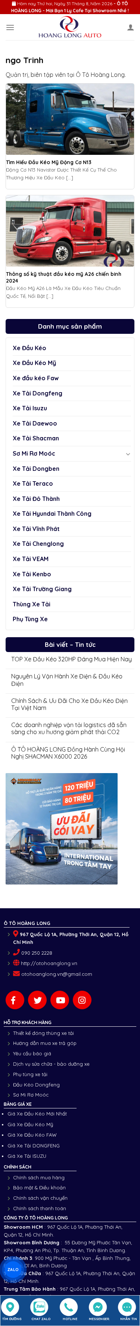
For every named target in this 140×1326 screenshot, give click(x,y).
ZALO (13, 1269)
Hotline (70, 1319)
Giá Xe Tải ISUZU (26, 1156)
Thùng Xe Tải (31, 604)
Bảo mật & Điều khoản (39, 1187)
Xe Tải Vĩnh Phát (36, 528)
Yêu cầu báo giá (32, 1053)
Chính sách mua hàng (39, 1177)
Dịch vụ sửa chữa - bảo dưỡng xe (51, 1064)
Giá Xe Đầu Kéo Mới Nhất (37, 1114)
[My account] (130, 27)
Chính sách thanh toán (39, 1208)
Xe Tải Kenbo (32, 574)
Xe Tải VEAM (31, 559)
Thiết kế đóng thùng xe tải (43, 1033)
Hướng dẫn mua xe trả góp (45, 1043)
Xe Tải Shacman (36, 438)
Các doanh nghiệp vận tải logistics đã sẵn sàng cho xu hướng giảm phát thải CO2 (69, 728)
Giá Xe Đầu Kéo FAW (32, 1135)
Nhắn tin (128, 1319)
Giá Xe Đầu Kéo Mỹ (30, 1124)
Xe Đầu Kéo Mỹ (34, 362)
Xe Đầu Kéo (29, 348)
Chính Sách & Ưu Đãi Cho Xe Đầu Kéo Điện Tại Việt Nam (69, 704)
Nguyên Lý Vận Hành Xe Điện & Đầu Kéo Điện (66, 680)
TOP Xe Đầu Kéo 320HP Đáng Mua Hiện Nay (71, 659)
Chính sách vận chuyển (40, 1198)
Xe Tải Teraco (33, 483)
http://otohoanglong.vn (49, 963)
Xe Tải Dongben (36, 468)
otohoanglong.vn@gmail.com (56, 974)
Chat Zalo (40, 1319)
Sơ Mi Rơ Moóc (34, 453)
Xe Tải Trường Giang (42, 589)
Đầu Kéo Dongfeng (36, 1085)
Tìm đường (11, 1319)
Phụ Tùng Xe (30, 619)
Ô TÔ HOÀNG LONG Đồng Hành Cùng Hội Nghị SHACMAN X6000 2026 (68, 753)
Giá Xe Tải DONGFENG (33, 1146)
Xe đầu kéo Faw (36, 378)
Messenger (99, 1319)
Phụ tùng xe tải (30, 1074)
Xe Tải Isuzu (30, 408)
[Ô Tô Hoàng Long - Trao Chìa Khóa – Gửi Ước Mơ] (70, 27)
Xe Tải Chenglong (38, 543)
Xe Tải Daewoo (35, 423)
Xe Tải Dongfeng (37, 393)
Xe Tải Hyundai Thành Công (52, 513)
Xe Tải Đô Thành (36, 498)
